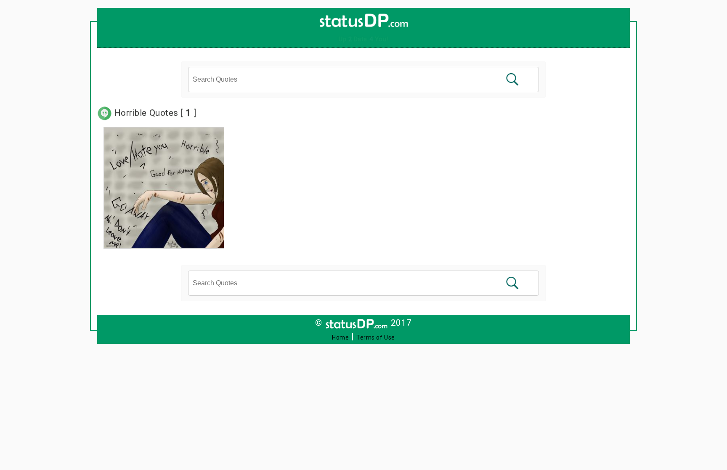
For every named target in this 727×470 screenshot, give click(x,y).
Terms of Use (375, 337)
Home (340, 337)
